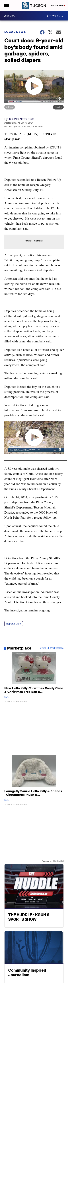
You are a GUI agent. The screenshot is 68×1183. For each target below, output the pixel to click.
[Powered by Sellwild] (58, 861)
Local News (15, 32)
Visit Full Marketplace (52, 648)
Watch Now (57, 6)
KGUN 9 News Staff (21, 119)
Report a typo (13, 623)
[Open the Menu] (6, 5)
